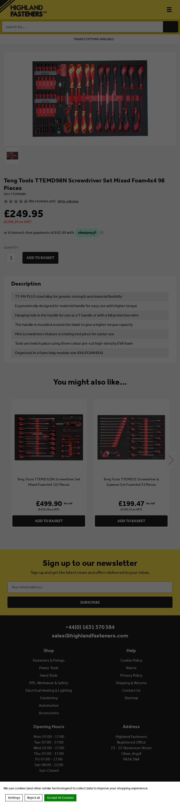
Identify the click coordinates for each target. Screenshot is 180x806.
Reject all (33, 798)
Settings (14, 798)
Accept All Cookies (60, 798)
